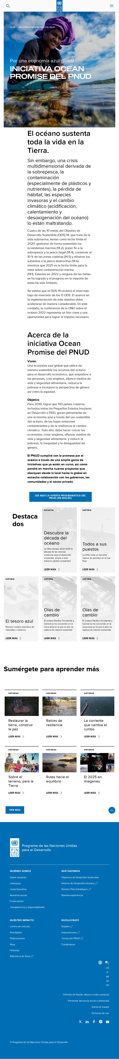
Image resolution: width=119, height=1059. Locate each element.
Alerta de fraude (100, 1007)
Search (8, 6)
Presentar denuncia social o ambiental (88, 1001)
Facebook (93, 1021)
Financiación (17, 901)
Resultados (16, 932)
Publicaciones (17, 938)
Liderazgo (15, 883)
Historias (14, 950)
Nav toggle (111, 6)
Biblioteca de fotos (20, 956)
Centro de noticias (20, 926)
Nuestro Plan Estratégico (74, 889)
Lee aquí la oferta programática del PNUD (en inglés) (60, 497)
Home (12, 27)
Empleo (65, 926)
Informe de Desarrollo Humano (78, 883)
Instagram (100, 1021)
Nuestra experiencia (72, 895)
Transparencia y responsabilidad (27, 907)
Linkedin (87, 1021)
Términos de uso (100, 1013)
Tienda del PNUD (71, 938)
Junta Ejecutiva (18, 889)
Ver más (14, 810)
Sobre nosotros (18, 877)
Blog (12, 944)
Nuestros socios (18, 895)
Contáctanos (68, 944)
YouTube (107, 1021)
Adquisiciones (69, 932)
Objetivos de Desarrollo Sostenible (80, 877)
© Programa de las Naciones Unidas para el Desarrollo (39, 1042)
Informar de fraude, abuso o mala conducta (86, 994)
